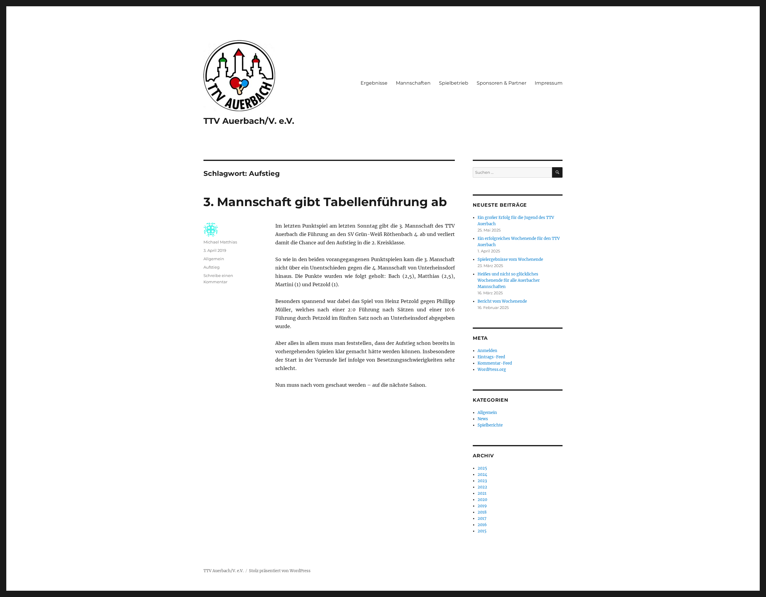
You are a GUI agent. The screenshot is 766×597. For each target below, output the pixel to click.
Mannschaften (413, 83)
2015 (482, 531)
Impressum (549, 83)
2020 (482, 499)
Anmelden (487, 350)
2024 (482, 474)
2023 (482, 480)
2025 (482, 468)
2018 (482, 512)
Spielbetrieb (453, 83)
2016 (482, 524)
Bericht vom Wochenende (502, 301)
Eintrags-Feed (491, 357)
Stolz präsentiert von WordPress (280, 570)
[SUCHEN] (557, 172)
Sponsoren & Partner (501, 83)
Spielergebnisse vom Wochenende (510, 259)
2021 (482, 493)
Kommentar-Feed (495, 363)
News (483, 418)
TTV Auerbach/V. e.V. (248, 121)
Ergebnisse (374, 83)
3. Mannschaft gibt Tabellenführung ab (325, 201)
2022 (482, 487)
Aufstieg (211, 267)
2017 (482, 518)
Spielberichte (490, 425)
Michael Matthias (220, 242)
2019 (482, 505)
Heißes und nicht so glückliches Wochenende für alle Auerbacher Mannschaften (509, 280)
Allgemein (213, 258)
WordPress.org (492, 369)
